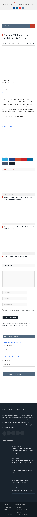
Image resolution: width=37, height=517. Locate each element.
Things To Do (31, 43)
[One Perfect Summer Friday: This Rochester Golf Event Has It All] (18, 214)
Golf (5, 510)
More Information (7, 126)
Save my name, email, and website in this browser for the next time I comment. (18, 311)
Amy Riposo (7, 43)
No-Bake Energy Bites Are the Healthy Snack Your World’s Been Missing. (18, 198)
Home (7, 504)
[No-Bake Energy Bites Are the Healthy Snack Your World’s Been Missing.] (18, 184)
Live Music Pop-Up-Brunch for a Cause (16, 256)
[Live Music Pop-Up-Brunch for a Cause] (18, 243)
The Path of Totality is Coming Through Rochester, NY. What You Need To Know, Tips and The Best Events (19, 4)
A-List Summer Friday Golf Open (12, 342)
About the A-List (20, 504)
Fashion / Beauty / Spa (20, 510)
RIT (3, 92)
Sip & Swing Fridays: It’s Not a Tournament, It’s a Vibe (21, 481)
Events (18, 512)
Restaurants (21, 507)
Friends (8, 507)
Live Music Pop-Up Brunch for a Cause (14, 357)
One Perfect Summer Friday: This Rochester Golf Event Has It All (22, 462)
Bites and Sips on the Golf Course (22, 490)
